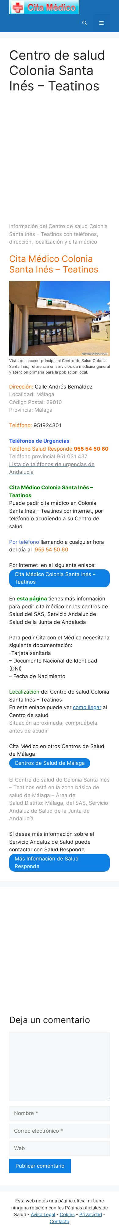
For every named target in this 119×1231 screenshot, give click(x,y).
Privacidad (90, 1214)
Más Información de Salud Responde (47, 863)
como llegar (87, 707)
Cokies (67, 1214)
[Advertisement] (59, 152)
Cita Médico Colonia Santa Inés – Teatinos (55, 578)
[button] (84, 23)
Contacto (59, 1221)
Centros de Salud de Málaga (50, 763)
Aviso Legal (43, 1214)
